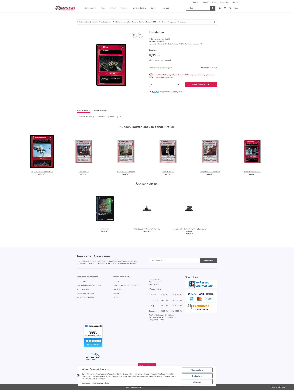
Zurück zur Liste (84, 22)
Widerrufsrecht (83, 289)
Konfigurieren (197, 376)
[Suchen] (212, 8)
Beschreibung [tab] (83, 110)
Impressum (86, 383)
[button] (219, 8)
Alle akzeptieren (197, 370)
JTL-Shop (282, 387)
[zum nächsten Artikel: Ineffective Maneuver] (214, 21)
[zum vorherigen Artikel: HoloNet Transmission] (210, 21)
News (214, 2)
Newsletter (117, 289)
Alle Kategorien (90, 8)
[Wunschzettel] (225, 8)
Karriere (196, 2)
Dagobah (160, 41)
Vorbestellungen (139, 8)
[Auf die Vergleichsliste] (134, 35)
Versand (167, 60)
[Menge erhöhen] (178, 84)
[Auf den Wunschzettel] (140, 35)
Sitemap (116, 293)
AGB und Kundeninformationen (89, 285)
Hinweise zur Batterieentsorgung (125, 285)
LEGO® (113, 8)
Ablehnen (197, 382)
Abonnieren (208, 261)
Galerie (235, 2)
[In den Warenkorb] (79, 29)
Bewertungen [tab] (100, 110)
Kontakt (206, 2)
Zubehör (124, 8)
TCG (103, 8)
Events (153, 8)
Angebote (165, 8)
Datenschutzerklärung (101, 383)
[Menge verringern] (151, 84)
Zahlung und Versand (85, 297)
